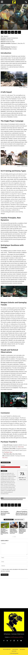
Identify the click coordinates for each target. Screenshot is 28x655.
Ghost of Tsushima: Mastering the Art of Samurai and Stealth (21, 513)
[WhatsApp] (9, 32)
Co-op (5, 498)
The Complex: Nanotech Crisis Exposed (5, 513)
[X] (5, 32)
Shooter (6, 499)
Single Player (11, 499)
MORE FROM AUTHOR (19, 519)
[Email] (15, 32)
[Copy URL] (19, 32)
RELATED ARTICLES (8, 519)
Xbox (21, 499)
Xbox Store (5, 457)
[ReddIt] (12, 32)
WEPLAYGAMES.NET (7, 649)
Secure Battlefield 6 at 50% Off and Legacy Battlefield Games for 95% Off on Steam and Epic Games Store (13, 531)
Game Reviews (3, 21)
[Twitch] (14, 640)
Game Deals (14, 651)
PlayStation (23, 498)
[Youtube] (21, 640)
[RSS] (7, 640)
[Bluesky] (24, 640)
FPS (8, 498)
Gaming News (22, 649)
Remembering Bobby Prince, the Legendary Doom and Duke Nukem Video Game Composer (22, 531)
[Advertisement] (14, 593)
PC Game (17, 498)
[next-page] (15, 536)
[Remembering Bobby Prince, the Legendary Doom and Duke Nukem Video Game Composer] (23, 525)
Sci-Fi (2, 499)
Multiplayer (12, 498)
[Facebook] (2, 32)
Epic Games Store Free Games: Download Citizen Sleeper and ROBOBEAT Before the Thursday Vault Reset (4, 531)
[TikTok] (10, 640)
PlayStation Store (8, 452)
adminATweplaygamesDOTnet (16, 637)
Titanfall (17, 499)
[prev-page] (13, 536)
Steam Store (21, 446)
